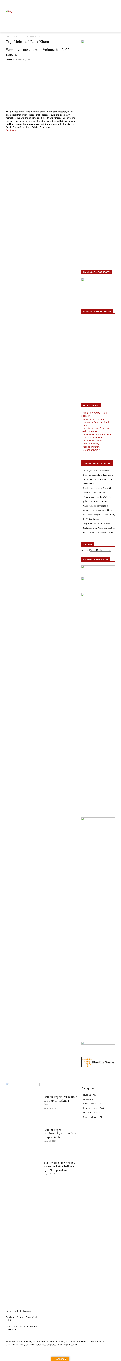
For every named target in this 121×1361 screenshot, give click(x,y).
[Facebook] (100, 4)
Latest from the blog (97, 463)
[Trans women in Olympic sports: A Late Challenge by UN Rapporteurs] (60, 1153)
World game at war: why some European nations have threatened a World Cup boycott (98, 475)
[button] (9, 3)
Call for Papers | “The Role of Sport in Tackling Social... (60, 1100)
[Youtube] (113, 4)
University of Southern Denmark (99, 434)
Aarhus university (91, 446)
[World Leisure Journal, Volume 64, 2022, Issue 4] (41, 86)
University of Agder (92, 440)
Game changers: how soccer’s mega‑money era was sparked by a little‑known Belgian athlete (97, 510)
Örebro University (91, 449)
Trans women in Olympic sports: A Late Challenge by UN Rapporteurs (59, 1166)
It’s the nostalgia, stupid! (93, 488)
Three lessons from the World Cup (97, 496)
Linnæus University (92, 437)
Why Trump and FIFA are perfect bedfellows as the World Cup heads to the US (99, 528)
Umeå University (91, 443)
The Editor (10, 60)
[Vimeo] (110, 4)
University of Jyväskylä (93, 419)
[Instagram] (103, 4)
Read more (11, 130)
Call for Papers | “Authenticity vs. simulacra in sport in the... (60, 1133)
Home (8, 36)
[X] (106, 4)
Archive (85, 550)
